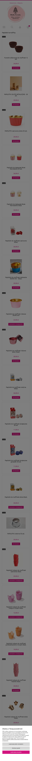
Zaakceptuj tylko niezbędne (16, 744)
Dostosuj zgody (16, 748)
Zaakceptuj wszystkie (16, 752)
